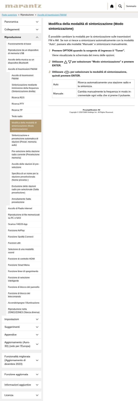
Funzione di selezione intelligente (19, 279)
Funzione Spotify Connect (20, 237)
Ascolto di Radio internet (20, 208)
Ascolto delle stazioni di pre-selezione (25, 166)
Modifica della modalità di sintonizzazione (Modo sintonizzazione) (24, 125)
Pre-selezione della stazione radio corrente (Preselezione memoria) (26, 154)
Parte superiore (9, 15)
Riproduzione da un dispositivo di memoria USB (23, 52)
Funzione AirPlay (16, 230)
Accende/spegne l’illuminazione (23, 303)
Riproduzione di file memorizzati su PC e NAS (24, 216)
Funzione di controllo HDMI (21, 259)
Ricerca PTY (18, 104)
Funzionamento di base (19, 44)
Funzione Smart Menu (19, 265)
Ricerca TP (17, 110)
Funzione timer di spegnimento (23, 271)
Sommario (131, 6)
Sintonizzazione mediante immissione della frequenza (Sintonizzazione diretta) (25, 88)
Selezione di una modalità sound (21, 251)
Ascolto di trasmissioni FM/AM (51, 15)
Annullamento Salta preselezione (21, 200)
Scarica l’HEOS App (17, 224)
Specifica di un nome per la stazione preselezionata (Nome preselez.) (25, 176)
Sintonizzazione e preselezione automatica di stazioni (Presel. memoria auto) (25, 140)
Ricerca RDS (18, 97)
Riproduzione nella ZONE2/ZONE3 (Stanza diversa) (24, 311)
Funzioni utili (14, 243)
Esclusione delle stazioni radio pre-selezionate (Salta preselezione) (25, 189)
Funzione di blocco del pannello (23, 287)
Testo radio (17, 116)
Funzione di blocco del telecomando (19, 295)
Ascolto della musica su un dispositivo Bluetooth (21, 61)
